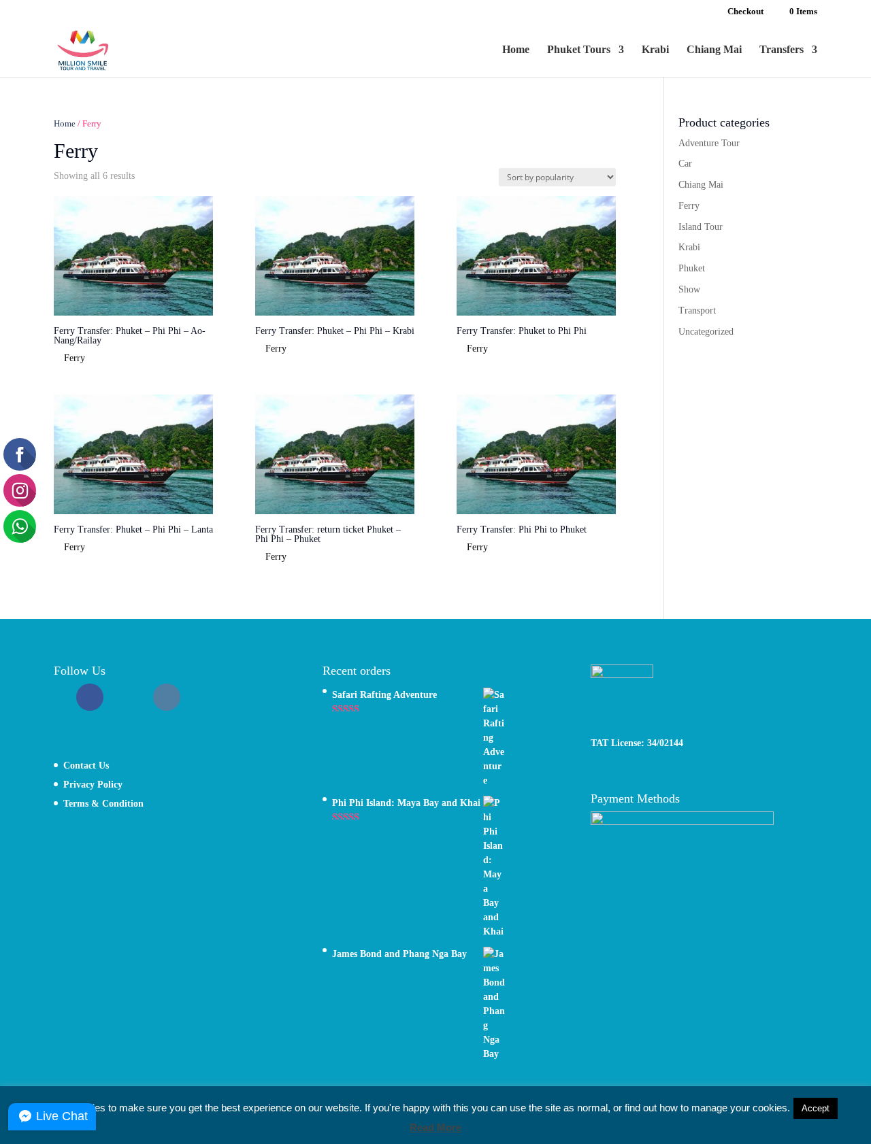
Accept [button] (815, 1108)
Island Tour (700, 227)
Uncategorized (706, 331)
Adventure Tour (709, 143)
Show (689, 289)
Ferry (689, 206)
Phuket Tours (578, 50)
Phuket (691, 268)
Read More (435, 1127)
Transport (697, 310)
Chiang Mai (714, 50)
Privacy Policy (92, 784)
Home (515, 50)
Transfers (781, 50)
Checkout (745, 11)
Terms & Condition (103, 803)
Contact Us (86, 765)
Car (685, 163)
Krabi (655, 50)
